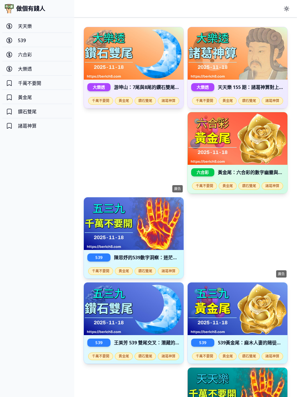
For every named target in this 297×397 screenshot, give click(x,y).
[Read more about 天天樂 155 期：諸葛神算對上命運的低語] (237, 53)
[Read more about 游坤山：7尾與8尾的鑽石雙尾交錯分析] (134, 53)
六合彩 (203, 172)
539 (98, 257)
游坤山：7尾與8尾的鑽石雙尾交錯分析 (153, 87)
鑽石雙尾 (145, 100)
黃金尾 (124, 100)
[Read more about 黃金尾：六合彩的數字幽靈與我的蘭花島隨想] (237, 138)
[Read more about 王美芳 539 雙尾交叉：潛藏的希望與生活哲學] (134, 308)
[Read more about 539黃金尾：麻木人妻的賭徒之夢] (237, 308)
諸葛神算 (168, 100)
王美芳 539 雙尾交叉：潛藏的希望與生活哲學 (161, 342)
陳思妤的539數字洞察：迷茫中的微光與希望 (159, 257)
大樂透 (99, 87)
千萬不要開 (100, 100)
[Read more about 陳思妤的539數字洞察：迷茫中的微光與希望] (134, 223)
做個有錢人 (30, 8)
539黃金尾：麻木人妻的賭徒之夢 (252, 342)
